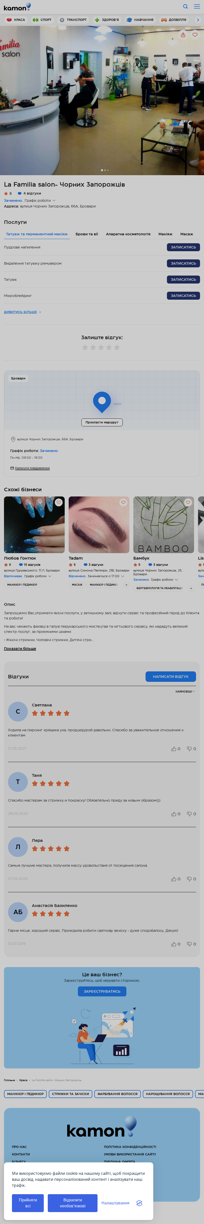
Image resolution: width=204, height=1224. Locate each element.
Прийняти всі (28, 1203)
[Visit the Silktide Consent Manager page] (139, 1203)
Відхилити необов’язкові (73, 1203)
